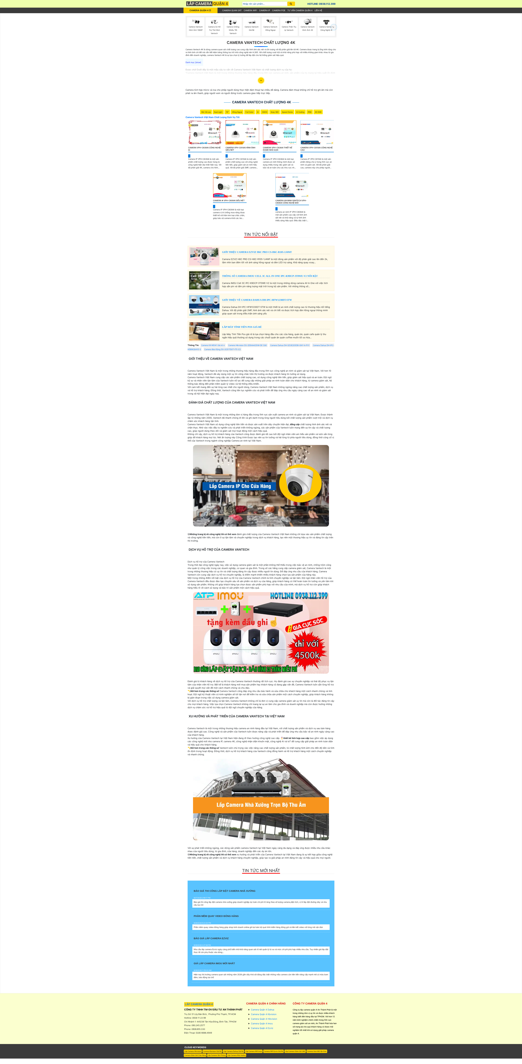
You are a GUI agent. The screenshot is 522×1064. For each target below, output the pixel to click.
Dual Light (218, 112)
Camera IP (264, 10)
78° (227, 112)
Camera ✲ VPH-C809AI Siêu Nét (229, 200)
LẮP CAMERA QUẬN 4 (199, 1004)
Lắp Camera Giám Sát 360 (295, 1051)
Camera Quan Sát (232, 10)
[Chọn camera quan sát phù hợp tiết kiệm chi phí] (333, 27)
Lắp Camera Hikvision (192, 1051)
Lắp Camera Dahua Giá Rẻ (233, 1051)
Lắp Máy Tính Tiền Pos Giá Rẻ (242, 327)
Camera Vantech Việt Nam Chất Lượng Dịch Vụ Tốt (213, 117)
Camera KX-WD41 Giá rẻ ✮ (213, 345)
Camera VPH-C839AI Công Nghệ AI (204, 148)
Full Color (250, 112)
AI (258, 112)
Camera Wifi (250, 10)
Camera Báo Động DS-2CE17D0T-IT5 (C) (222, 349)
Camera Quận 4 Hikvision (264, 1019)
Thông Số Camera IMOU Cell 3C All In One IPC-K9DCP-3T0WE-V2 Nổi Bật (270, 276)
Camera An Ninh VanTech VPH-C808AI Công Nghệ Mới (291, 201)
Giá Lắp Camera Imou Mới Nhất (214, 963)
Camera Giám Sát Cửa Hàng (195, 1055)
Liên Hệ (318, 10)
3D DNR (318, 112)
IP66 (309, 112)
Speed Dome (287, 112)
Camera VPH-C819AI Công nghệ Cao (316, 148)
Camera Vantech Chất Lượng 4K (261, 42)
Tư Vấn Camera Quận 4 (300, 10)
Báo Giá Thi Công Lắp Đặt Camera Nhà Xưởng (224, 891)
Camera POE (278, 10)
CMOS (264, 112)
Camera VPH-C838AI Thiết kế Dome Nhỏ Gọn (277, 148)
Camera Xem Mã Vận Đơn (317, 1051)
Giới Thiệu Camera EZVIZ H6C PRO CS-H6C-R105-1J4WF (257, 252)
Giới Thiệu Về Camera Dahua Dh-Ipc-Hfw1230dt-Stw (257, 300)
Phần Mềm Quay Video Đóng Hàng (216, 916)
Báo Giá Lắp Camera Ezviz (211, 938)
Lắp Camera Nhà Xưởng (236, 1055)
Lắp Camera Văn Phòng (217, 1055)
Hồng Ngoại (237, 112)
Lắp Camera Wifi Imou (253, 1051)
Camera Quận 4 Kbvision (263, 1014)
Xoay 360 (275, 112)
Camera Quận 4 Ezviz (262, 1028)
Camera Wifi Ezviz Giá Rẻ (273, 1051)
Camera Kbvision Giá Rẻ (212, 1051)
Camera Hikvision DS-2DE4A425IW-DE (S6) (247, 345)
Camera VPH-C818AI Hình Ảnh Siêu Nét (240, 148)
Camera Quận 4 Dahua (262, 1009)
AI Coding (300, 112)
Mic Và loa (206, 112)
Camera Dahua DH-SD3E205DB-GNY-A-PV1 (290, 345)
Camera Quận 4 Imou (262, 1023)
